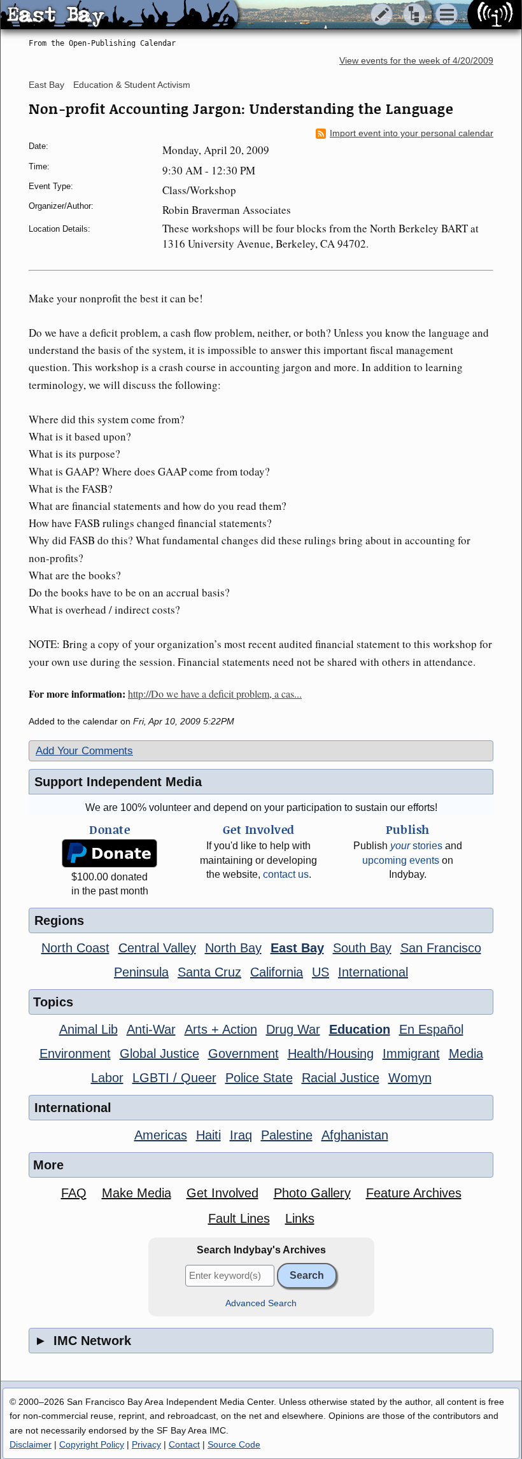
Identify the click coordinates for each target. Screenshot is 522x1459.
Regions (59, 920)
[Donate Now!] (109, 853)
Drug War (293, 1029)
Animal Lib (88, 1029)
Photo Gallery (312, 1193)
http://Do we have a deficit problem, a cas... (215, 693)
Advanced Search (261, 1303)
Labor (107, 1078)
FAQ (74, 1193)
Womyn (410, 1078)
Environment (75, 1054)
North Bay (233, 948)
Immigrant (411, 1054)
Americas (160, 1135)
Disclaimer (31, 1444)
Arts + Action (221, 1029)
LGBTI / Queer (174, 1078)
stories (416, 845)
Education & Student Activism (131, 85)
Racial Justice (340, 1078)
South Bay (362, 948)
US (320, 972)
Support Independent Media (118, 782)
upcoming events (400, 860)
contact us (286, 874)
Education (359, 1029)
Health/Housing (331, 1054)
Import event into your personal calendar (411, 133)
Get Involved (222, 1193)
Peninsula (141, 972)
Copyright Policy (91, 1444)
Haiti (208, 1135)
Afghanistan (354, 1135)
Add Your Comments (84, 751)
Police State (259, 1078)
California (276, 972)
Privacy (146, 1444)
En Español (431, 1029)
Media (466, 1054)
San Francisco (440, 948)
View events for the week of (416, 61)
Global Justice (159, 1054)
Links (299, 1218)
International (373, 972)
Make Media (136, 1193)
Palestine (287, 1135)
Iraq (241, 1135)
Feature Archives (414, 1193)
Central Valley (157, 948)
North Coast (75, 948)
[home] (119, 15)
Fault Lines (239, 1218)
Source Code (234, 1444)
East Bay (46, 85)
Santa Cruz (209, 972)
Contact (184, 1444)
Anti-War (151, 1029)
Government (243, 1054)
